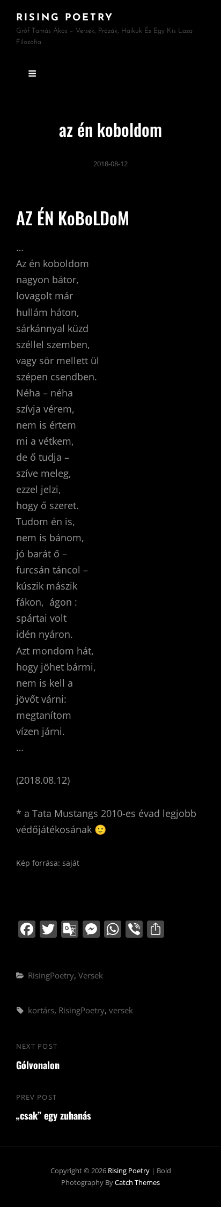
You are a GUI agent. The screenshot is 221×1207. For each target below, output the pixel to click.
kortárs (41, 1010)
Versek (90, 975)
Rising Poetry (65, 18)
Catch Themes (137, 1182)
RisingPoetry (51, 975)
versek (121, 1010)
